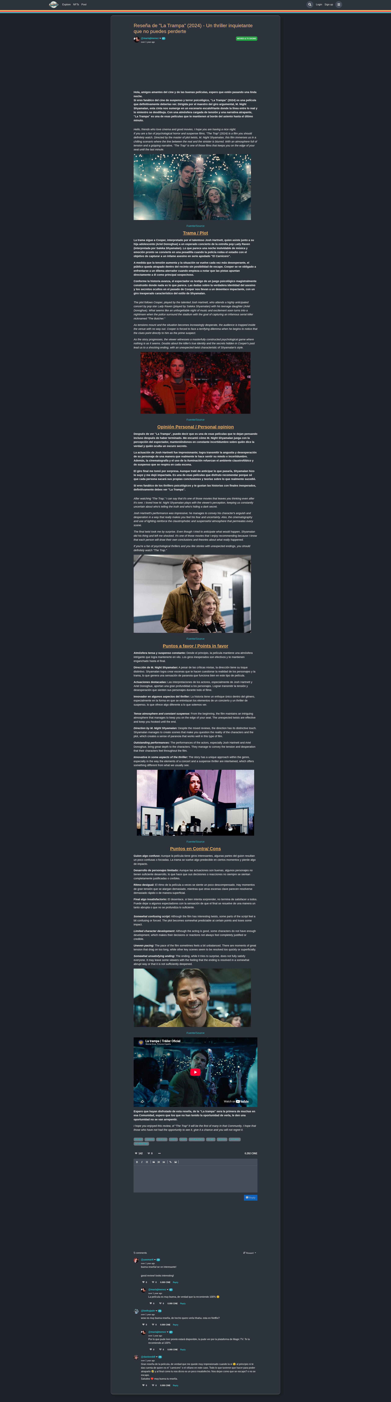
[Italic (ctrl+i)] (142, 1162)
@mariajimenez (150, 38)
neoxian (222, 1139)
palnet (210, 1139)
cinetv (173, 1139)
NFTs (76, 4)
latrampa (234, 1139)
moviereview (141, 1144)
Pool (83, 4)
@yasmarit (147, 1259)
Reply (251, 1197)
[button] (338, 4)
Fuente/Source (195, 225)
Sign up (329, 4)
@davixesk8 (148, 1356)
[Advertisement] (195, 66)
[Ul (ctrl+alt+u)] (164, 1162)
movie (183, 1139)
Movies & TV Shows (246, 39)
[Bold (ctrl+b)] (137, 1162)
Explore (66, 4)
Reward (249, 1253)
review (138, 1139)
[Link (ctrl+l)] (170, 1162)
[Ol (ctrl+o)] (159, 1162)
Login (319, 4)
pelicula (161, 1139)
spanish (150, 1139)
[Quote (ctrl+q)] (154, 1162)
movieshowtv (197, 1139)
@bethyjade (148, 1310)
